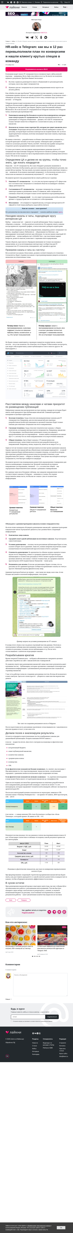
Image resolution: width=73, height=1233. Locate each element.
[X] (36, 37)
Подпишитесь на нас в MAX (36, 69)
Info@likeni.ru (63, 1056)
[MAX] (46, 37)
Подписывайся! (28, 913)
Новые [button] (8, 999)
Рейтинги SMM (48, 1048)
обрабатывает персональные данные (39, 1225)
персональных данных (46, 1021)
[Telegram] (32, 37)
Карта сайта (63, 1053)
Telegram (24, 900)
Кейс (10, 900)
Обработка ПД (10, 1042)
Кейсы (56, 7)
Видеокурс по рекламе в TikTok (48, 1044)
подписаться (52, 1017)
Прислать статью (62, 1049)
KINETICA (43, 32)
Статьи (34, 7)
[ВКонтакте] (27, 37)
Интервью (45, 7)
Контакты (62, 1046)
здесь (60, 212)
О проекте (62, 1043)
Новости (24, 7)
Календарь (35, 1054)
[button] (32, 956)
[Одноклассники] (41, 37)
